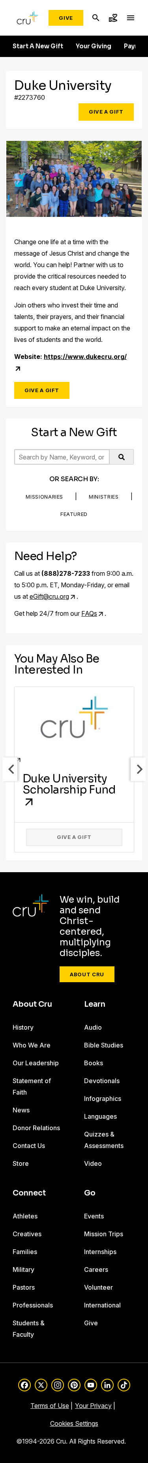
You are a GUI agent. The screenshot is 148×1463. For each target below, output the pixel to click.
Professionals (33, 1305)
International (102, 1305)
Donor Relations (36, 1128)
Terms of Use (49, 1406)
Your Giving (93, 46)
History (23, 1027)
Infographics (102, 1098)
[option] (74, 770)
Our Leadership (36, 1063)
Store (21, 1163)
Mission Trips (103, 1234)
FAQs (89, 613)
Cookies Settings (74, 1423)
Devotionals (102, 1081)
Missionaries (44, 496)
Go (90, 1193)
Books (93, 1063)
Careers (96, 1269)
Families (25, 1252)
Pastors (24, 1287)
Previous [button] (9, 769)
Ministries (104, 496)
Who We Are (32, 1045)
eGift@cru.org (49, 596)
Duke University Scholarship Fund (69, 784)
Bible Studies (103, 1045)
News (21, 1110)
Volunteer (98, 1287)
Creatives (27, 1234)
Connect (29, 1193)
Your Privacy (93, 1406)
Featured (74, 514)
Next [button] (138, 769)
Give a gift (74, 837)
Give (66, 18)
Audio (93, 1027)
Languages (100, 1116)
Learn (94, 1004)
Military (23, 1269)
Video (93, 1163)
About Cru (87, 974)
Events (94, 1216)
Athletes (25, 1216)
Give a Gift (106, 111)
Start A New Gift (38, 46)
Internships (100, 1252)
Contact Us (29, 1146)
